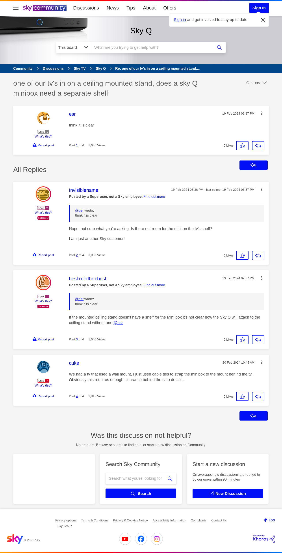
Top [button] (272, 520)
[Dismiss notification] (263, 19)
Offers (169, 8)
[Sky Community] (45, 8)
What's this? (43, 136)
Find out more (154, 196)
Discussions (86, 8)
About (149, 8)
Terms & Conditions (94, 520)
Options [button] (253, 83)
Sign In (259, 8)
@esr (79, 210)
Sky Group (65, 526)
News (113, 8)
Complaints (198, 520)
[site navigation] (16, 8)
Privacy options (65, 520)
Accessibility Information (169, 520)
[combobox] (151, 47)
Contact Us (219, 520)
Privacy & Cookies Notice (130, 520)
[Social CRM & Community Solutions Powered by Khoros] (264, 539)
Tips (130, 8)
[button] (261, 113)
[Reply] (258, 145)
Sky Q (141, 30)
